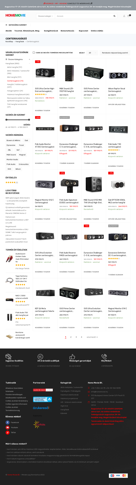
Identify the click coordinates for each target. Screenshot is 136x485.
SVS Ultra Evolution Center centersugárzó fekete (93, 311)
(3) (12, 183)
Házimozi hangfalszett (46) (18, 94)
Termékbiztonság (13, 410)
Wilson (18, 169)
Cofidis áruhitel (12, 407)
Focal (21, 145)
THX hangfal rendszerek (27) (17, 105)
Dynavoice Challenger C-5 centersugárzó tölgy (69, 147)
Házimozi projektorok (69, 398)
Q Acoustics (24, 164)
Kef (18, 150)
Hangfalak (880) (12, 63)
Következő (91, 337)
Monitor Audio (12, 159)
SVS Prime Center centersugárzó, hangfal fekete (91, 91)
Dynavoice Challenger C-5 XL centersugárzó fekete (93, 147)
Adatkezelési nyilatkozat (16, 398)
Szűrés (27, 125)
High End (64, 406)
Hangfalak (20, 42)
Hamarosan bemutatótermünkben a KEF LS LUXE (17, 220)
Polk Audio (11, 164)
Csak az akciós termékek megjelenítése (54, 53)
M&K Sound (11, 155)
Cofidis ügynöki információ (16, 404)
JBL (9, 150)
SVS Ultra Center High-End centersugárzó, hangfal (45, 91)
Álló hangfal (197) (14, 77)
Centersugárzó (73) (15, 81)
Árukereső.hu (37, 416)
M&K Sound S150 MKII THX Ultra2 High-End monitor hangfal (93, 202)
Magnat (22, 155)
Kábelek (64, 413)
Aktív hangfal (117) (14, 67)
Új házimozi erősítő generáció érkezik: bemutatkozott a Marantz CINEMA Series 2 (18, 210)
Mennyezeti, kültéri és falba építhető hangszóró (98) (18, 99)
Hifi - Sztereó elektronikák (71, 402)
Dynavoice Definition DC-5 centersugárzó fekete (117, 255)
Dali (26, 140)
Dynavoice (11, 145)
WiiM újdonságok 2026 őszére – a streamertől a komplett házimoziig (18, 201)
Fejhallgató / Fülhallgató (70, 391)
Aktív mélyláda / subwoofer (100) (18, 72)
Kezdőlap (9, 42)
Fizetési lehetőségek (14, 394)
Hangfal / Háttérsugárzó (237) (17, 85)
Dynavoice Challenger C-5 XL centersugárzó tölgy (93, 255)
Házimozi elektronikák (70, 395)
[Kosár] (128, 16)
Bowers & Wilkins (13, 140)
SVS (9, 169)
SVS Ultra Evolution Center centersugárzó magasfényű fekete (44, 255)
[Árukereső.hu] (41, 408)
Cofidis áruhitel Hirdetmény (17, 401)
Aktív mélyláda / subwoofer (72, 387)
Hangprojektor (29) (15, 91)
